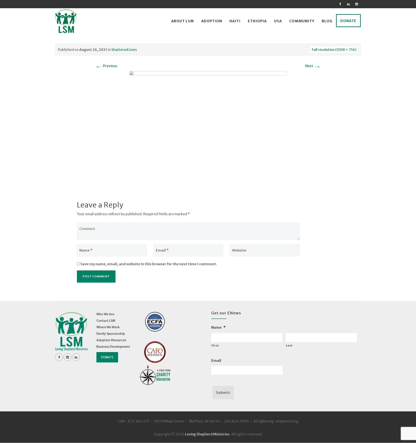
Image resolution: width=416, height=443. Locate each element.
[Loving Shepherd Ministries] (65, 21)
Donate (348, 21)
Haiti (234, 21)
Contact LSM (105, 321)
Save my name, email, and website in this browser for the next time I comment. (148, 264)
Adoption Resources (111, 340)
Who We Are (105, 314)
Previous (106, 66)
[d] (208, 129)
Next (313, 66)
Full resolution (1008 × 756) (334, 49)
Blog (327, 21)
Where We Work (108, 327)
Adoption (211, 21)
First (215, 345)
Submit (223, 392)
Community (301, 21)
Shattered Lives (124, 49)
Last (289, 345)
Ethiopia (257, 21)
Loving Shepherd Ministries (207, 434)
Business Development (113, 347)
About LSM (182, 21)
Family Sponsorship (110, 334)
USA (278, 21)
